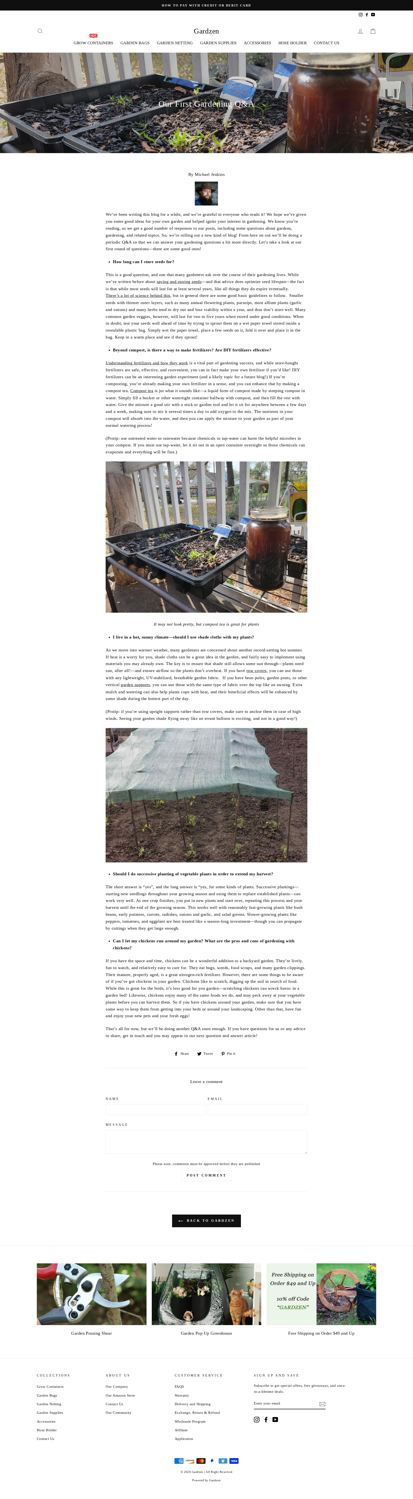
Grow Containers (50, 1386)
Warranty (182, 1395)
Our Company (117, 1386)
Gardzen (206, 31)
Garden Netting (175, 43)
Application (184, 1439)
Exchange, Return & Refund (197, 1412)
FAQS (179, 1386)
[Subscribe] (322, 1403)
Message (117, 1125)
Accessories (257, 43)
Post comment (206, 1175)
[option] (206, 5)
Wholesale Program (190, 1421)
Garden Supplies (218, 43)
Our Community (118, 1412)
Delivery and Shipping (193, 1404)
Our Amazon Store (120, 1395)
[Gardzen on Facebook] (266, 1419)
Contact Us (326, 43)
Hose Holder (292, 43)
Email (215, 1099)
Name (112, 1099)
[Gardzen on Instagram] (257, 1419)
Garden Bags (135, 43)
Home (197, 92)
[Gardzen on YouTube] (275, 1419)
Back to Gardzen (210, 1220)
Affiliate (181, 1430)
